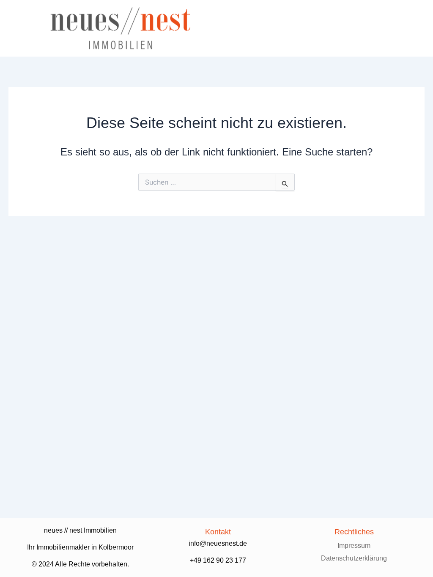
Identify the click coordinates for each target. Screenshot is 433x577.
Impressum (353, 545)
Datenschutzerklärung (354, 558)
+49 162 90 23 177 (218, 560)
